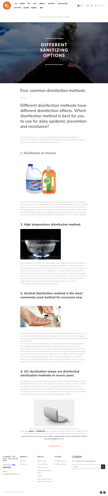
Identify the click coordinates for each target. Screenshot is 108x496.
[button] (29, 4)
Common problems (61, 464)
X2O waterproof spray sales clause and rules (44, 480)
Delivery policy (42, 467)
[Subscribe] (103, 466)
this (54, 439)
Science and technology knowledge (57, 17)
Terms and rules (42, 464)
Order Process (41, 461)
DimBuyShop (9, 491)
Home (40, 17)
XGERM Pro (41, 431)
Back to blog (55, 446)
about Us (23, 461)
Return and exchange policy (44, 472)
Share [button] (25, 98)
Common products (60, 461)
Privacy (39, 476)
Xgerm (31, 431)
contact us (23, 464)
